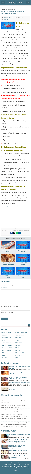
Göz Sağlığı (19, 342)
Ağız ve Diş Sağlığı (6, 332)
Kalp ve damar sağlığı (23, 206)
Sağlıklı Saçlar (5, 352)
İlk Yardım (18, 345)
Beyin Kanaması (13, 206)
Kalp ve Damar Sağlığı (11, 8)
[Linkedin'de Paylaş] (19, 233)
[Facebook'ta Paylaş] (11, 233)
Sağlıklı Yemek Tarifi (20, 352)
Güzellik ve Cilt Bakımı (7, 345)
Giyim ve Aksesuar (6, 342)
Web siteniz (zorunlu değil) (7, 312)
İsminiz (2, 300)
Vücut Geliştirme (20, 357)
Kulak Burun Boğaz (6, 350)
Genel (17, 340)
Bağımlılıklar (4, 335)
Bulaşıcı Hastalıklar (6, 337)
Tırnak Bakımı (5, 357)
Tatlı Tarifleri (19, 355)
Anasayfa (3, 8)
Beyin (7, 206)
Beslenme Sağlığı (20, 335)
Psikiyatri (18, 350)
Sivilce (3, 355)
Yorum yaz (6, 19)
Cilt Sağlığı (18, 337)
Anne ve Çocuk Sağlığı (21, 332)
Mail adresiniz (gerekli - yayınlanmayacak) (10, 306)
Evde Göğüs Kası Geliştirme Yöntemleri (19, 382)
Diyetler (4, 340)
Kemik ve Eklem (20, 347)
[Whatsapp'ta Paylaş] (17, 233)
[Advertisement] (13, 217)
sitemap (15, 470)
